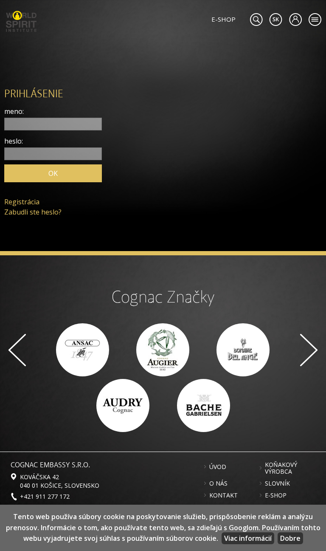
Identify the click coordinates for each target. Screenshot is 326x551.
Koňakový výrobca (281, 468)
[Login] (295, 19)
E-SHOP (223, 19)
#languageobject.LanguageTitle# (276, 19)
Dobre (290, 538)
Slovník (277, 483)
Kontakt (223, 495)
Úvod (217, 466)
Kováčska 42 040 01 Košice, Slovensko (59, 481)
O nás (218, 483)
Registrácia (21, 201)
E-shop (276, 495)
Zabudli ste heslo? (33, 212)
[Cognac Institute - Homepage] (21, 20)
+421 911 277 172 (45, 496)
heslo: (13, 141)
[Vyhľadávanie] (256, 19)
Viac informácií (248, 538)
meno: (14, 111)
